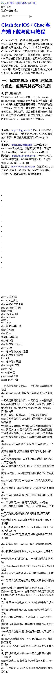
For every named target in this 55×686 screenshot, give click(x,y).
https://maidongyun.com (23, 155)
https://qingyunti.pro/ (22, 130)
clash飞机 (31, 3)
